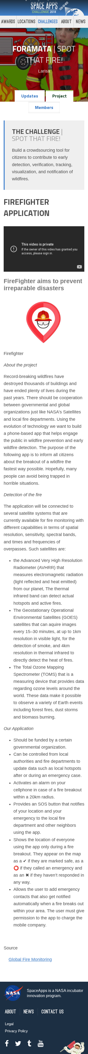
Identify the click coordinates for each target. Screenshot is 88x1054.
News (29, 1012)
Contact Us (53, 1012)
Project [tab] (59, 96)
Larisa (44, 71)
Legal (9, 1024)
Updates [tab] (29, 96)
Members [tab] (44, 107)
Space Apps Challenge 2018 (44, 8)
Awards (8, 22)
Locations (26, 22)
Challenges (48, 22)
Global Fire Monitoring (30, 959)
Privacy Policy (16, 1031)
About (66, 22)
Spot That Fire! (50, 54)
